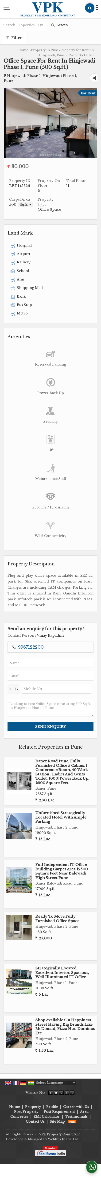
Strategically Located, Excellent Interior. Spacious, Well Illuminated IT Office (62, 972)
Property (33, 1107)
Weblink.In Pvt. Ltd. (63, 1139)
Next (91, 123)
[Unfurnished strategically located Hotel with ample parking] (19, 826)
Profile (52, 1107)
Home (23, 50)
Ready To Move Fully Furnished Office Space (57, 918)
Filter (16, 37)
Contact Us (35, 1121)
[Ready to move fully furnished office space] (19, 927)
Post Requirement (59, 1112)
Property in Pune (45, 50)
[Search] (89, 8)
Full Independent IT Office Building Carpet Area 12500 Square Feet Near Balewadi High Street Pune (61, 871)
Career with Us (76, 1107)
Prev (10, 123)
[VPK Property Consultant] (47, 9)
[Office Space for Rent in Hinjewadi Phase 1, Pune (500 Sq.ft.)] (50, 156)
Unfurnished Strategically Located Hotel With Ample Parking (60, 817)
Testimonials (76, 1116)
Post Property (26, 1112)
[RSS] (72, 1121)
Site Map (57, 1121)
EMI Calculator (47, 1116)
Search (62, 25)
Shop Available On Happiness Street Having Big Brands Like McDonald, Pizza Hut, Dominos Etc (65, 1026)
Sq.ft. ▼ (26, 204)
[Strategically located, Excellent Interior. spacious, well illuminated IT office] (19, 981)
